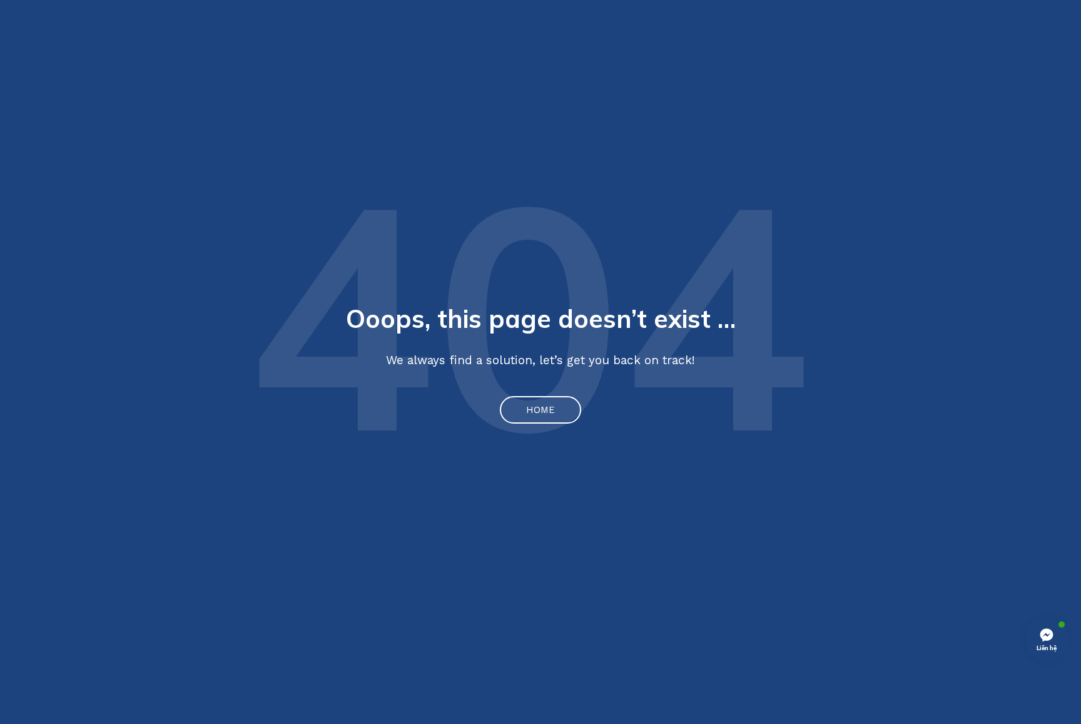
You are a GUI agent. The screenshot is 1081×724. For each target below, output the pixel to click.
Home (540, 410)
